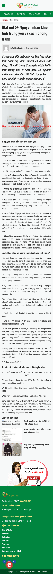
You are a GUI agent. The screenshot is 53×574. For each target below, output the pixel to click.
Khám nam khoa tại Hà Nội (11, 551)
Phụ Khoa (5, 544)
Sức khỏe (5, 533)
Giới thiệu (21, 14)
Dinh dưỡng (6, 537)
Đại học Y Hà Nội (39, 396)
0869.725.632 (25, 501)
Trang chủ (8, 14)
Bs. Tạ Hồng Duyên (16, 48)
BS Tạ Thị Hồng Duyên (37, 380)
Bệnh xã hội (6, 547)
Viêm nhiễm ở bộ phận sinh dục (15, 213)
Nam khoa (5, 540)
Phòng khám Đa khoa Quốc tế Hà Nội (33, 572)
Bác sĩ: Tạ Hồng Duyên (11, 505)
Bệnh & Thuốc (34, 14)
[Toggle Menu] (3, 5)
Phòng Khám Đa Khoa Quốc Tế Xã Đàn (17, 517)
